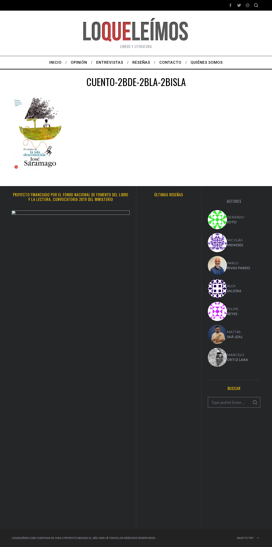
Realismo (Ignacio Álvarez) (168, 294)
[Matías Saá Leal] (217, 334)
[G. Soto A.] (217, 219)
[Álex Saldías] (217, 288)
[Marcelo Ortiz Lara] (217, 357)
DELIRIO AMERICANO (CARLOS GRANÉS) (168, 484)
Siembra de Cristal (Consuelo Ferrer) (168, 390)
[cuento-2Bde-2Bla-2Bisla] (37, 170)
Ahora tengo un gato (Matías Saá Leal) (168, 246)
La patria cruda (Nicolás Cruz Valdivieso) (168, 340)
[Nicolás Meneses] (217, 242)
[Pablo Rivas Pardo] (217, 265)
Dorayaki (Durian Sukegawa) (169, 437)
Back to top (245, 538)
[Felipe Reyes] (217, 311)
